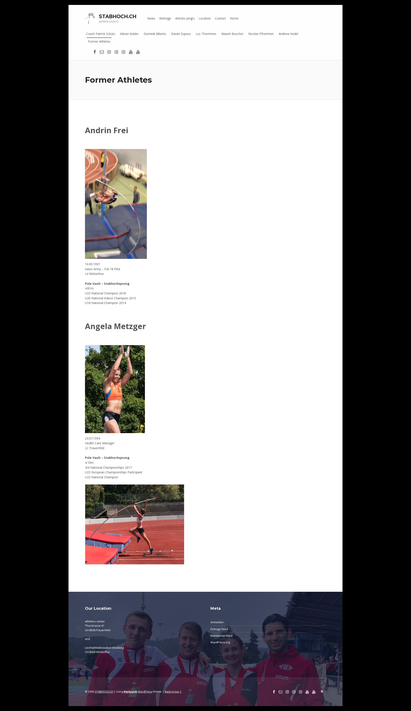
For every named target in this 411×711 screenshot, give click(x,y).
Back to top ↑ (173, 691)
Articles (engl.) (185, 18)
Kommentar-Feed (221, 636)
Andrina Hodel (288, 34)
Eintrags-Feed (219, 629)
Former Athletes (99, 41)
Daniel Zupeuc (181, 34)
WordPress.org (220, 642)
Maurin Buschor (232, 34)
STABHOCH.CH (117, 16)
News (151, 18)
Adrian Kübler (129, 34)
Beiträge (165, 18)
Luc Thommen (206, 34)
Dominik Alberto (155, 34)
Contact (220, 18)
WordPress (145, 691)
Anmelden (217, 622)
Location (205, 18)
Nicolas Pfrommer (261, 34)
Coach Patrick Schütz (100, 34)
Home (234, 18)
